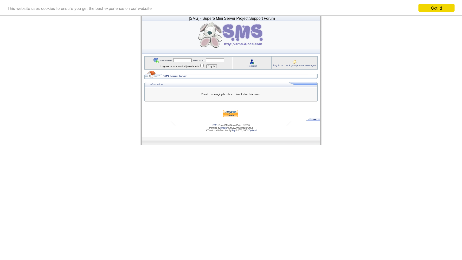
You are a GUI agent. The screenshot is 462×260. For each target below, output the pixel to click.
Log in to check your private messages (294, 65)
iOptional (252, 130)
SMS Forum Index (175, 76)
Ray (233, 130)
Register (252, 66)
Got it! (436, 8)
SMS (214, 125)
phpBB (223, 127)
